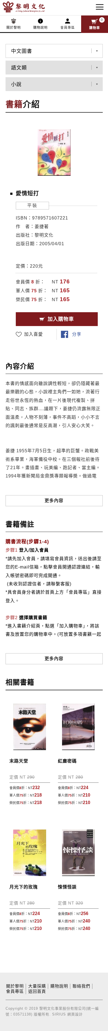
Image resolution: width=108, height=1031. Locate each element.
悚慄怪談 (67, 887)
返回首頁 (37, 991)
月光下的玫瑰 (23, 887)
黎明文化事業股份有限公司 (33, 6)
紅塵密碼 (67, 761)
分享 (76, 334)
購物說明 (40, 28)
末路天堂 (18, 761)
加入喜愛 (33, 334)
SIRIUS (59, 1014)
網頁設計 (75, 1014)
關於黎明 (13, 28)
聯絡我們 (81, 986)
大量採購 (37, 986)
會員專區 (67, 28)
